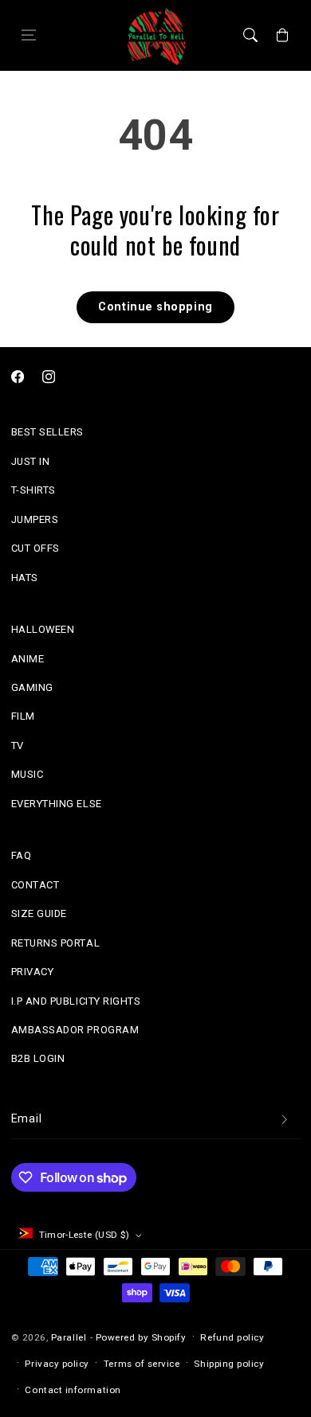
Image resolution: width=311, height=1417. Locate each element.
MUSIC (27, 774)
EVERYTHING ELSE (56, 804)
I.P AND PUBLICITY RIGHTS (76, 1001)
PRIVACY (32, 972)
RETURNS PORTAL (55, 943)
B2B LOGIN (38, 1058)
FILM (23, 716)
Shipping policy (229, 1363)
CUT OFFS (35, 548)
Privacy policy (57, 1363)
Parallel (68, 1337)
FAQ (21, 855)
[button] (29, 36)
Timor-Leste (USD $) (84, 1234)
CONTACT (35, 885)
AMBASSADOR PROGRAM (75, 1030)
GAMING (32, 687)
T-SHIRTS (33, 490)
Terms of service (142, 1363)
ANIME (28, 659)
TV (17, 745)
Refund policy (232, 1337)
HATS (24, 578)
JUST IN (30, 461)
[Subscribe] (285, 1120)
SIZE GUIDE (39, 913)
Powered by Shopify (141, 1337)
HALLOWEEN (43, 629)
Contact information (72, 1390)
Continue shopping (155, 307)
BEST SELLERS (47, 432)
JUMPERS (35, 519)
